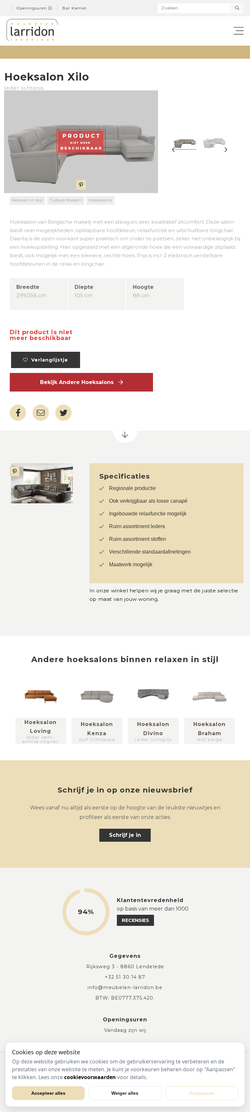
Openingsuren (32, 8)
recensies (135, 920)
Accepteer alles (48, 1093)
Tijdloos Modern (65, 200)
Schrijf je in (125, 835)
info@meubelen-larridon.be (125, 987)
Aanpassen (201, 1093)
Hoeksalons (100, 200)
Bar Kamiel (74, 8)
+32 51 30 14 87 (125, 977)
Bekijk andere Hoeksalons (79, 382)
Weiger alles (124, 1093)
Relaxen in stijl (27, 200)
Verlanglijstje (48, 360)
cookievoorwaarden (90, 1077)
